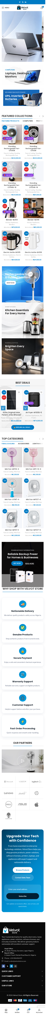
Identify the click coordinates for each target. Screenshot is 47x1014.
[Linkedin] (11, 966)
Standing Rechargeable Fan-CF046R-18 (12, 185)
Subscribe (22, 896)
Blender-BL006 (33, 220)
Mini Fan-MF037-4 (33, 499)
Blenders (12, 224)
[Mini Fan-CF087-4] (12, 488)
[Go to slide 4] (26, 59)
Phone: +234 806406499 (13, 958)
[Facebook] (3, 966)
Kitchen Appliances (11, 222)
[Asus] (22, 804)
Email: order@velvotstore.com (15, 961)
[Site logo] (23, 7)
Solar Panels (17, 418)
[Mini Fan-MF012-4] (12, 457)
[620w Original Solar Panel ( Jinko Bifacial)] (11, 399)
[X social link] (22, 2)
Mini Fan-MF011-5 (12, 530)
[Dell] (9, 804)
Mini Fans (17, 472)
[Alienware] (9, 815)
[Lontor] (22, 781)
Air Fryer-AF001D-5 (34, 412)
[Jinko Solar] (22, 793)
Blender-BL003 (12, 220)
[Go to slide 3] (23, 59)
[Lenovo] (9, 793)
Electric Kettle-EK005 (12, 252)
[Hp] (36, 793)
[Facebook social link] (19, 2)
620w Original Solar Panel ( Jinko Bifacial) (11, 413)
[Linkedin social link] (25, 2)
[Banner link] (23, 75)
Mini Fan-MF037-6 (33, 530)
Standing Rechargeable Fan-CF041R (33, 148)
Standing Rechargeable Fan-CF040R (12, 148)
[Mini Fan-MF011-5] (12, 518)
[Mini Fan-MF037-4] (33, 488)
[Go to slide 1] (19, 59)
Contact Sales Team (22, 878)
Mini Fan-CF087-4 (12, 499)
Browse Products (22, 870)
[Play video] (23, 761)
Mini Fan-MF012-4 (12, 469)
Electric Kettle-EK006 (33, 252)
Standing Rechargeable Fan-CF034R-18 (33, 185)
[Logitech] (36, 781)
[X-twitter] (7, 966)
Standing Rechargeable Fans (13, 154)
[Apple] (36, 804)
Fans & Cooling (9, 153)
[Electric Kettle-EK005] (12, 240)
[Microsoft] (9, 781)
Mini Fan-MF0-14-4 (33, 469)
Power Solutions (7, 418)
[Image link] (11, 930)
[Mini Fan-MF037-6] (33, 518)
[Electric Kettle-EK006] (33, 240)
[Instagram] (15, 966)
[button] (3, 36)
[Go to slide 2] (21, 59)
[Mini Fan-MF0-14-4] (33, 457)
